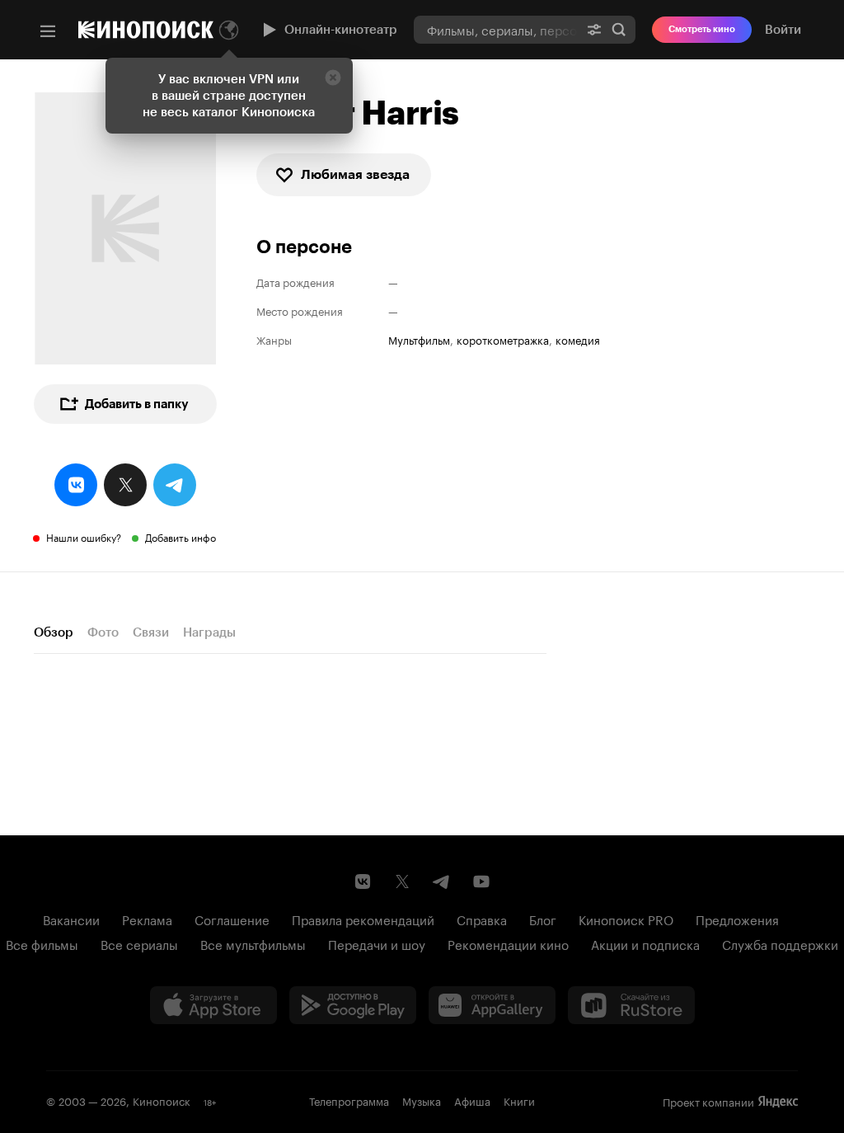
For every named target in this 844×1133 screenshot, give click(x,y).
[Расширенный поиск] (594, 29)
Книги (519, 1100)
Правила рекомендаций (363, 918)
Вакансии (71, 918)
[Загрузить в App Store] (213, 1005)
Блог (542, 918)
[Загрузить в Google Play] (352, 1005)
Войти (783, 29)
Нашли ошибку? (83, 536)
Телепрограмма (349, 1100)
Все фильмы (42, 943)
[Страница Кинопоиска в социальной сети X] (402, 881)
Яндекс (778, 1101)
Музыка (421, 1100)
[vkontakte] (75, 484)
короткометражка (503, 339)
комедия (578, 339)
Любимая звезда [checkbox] (355, 174)
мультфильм (419, 339)
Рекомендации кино (508, 943)
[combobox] (496, 29)
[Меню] (48, 31)
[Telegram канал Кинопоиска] (442, 881)
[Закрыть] (333, 77)
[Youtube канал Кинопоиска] (481, 881)
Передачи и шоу (376, 943)
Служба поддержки (780, 943)
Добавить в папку (137, 404)
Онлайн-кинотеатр (340, 29)
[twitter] (125, 484)
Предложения (737, 918)
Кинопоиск (161, 1100)
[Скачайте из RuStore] (631, 1005)
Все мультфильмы (253, 943)
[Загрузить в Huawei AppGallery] (492, 1005)
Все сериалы (139, 943)
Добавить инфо (180, 536)
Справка (482, 918)
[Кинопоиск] (145, 29)
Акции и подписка (645, 943)
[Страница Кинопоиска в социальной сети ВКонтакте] (363, 881)
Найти (619, 29)
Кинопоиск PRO (626, 918)
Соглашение (232, 918)
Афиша (472, 1100)
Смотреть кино (701, 29)
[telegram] (174, 484)
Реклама (147, 918)
